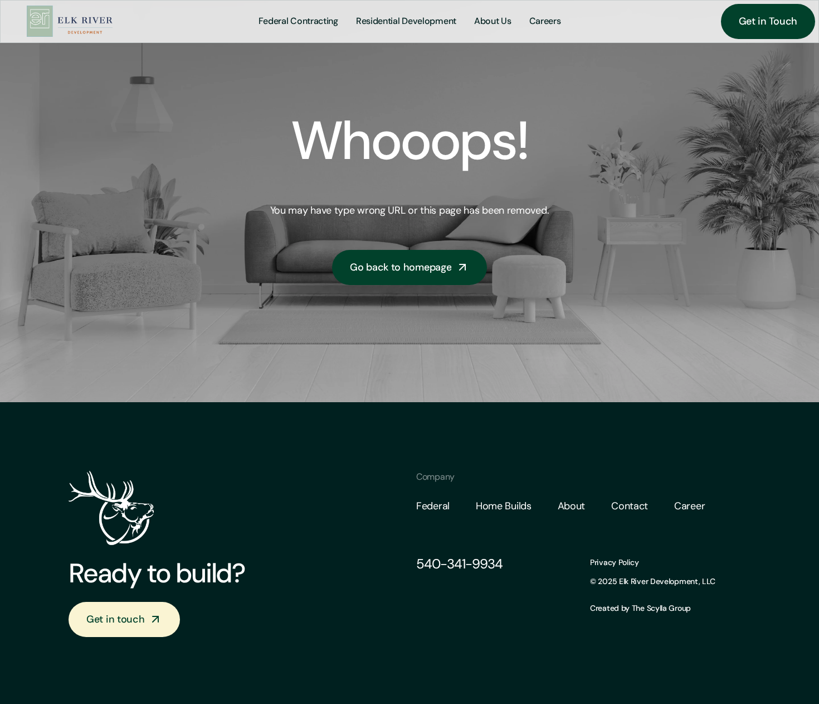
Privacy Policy (614, 562)
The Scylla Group (660, 607)
